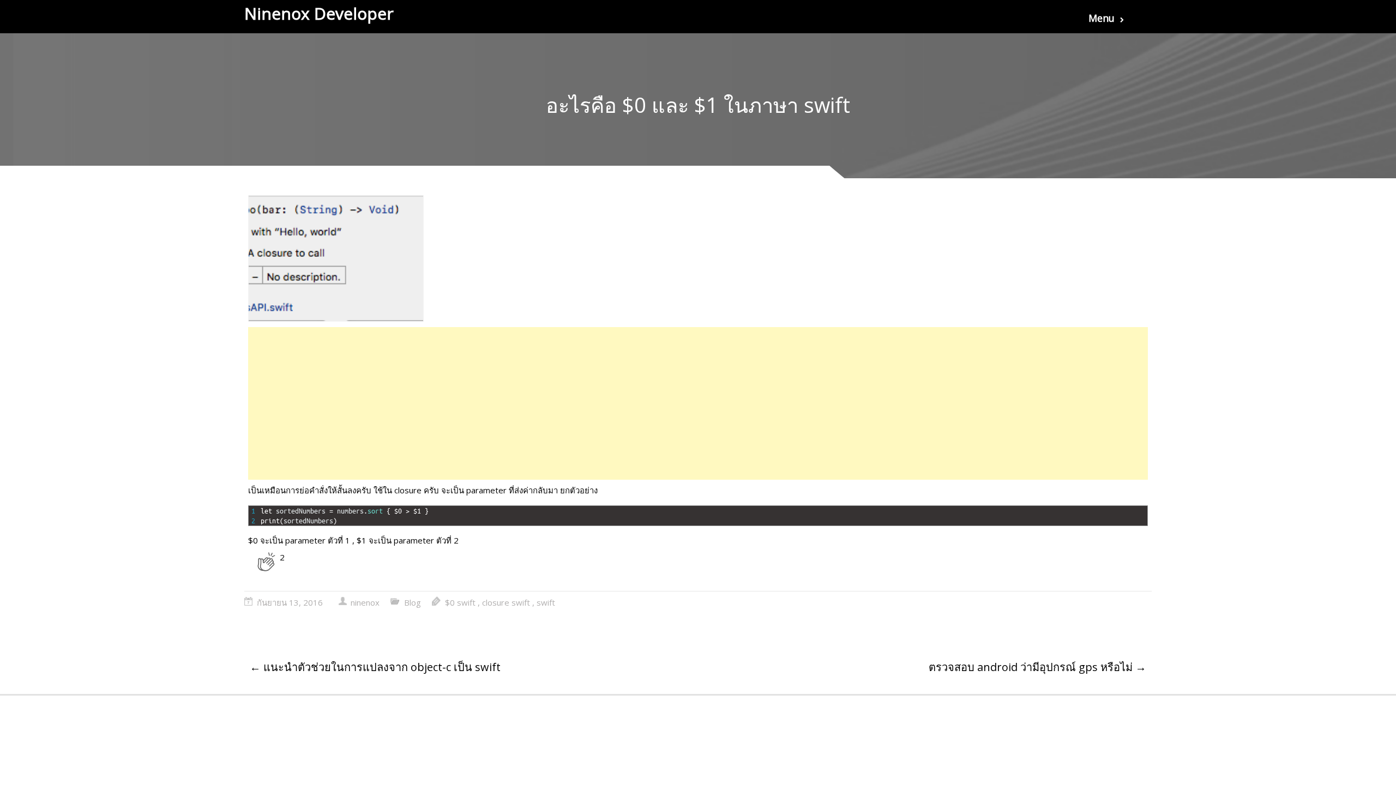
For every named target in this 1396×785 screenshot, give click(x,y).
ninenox (365, 602)
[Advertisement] (575, 403)
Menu (1101, 18)
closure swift (506, 602)
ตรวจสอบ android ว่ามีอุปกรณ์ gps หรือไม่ (1037, 667)
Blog (412, 602)
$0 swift (460, 602)
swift (546, 602)
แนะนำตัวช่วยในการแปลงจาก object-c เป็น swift (375, 667)
